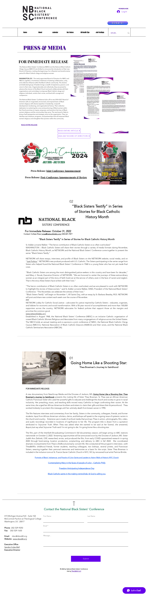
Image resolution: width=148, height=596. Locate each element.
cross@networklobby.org (51, 234)
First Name (47, 516)
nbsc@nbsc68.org (19, 536)
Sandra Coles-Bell (12, 547)
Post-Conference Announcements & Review (64, 177)
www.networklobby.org (36, 314)
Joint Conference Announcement (63, 170)
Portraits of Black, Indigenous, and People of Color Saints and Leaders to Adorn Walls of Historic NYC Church (77, 457)
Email (45, 526)
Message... (47, 535)
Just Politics (32, 261)
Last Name (91, 516)
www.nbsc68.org (20, 539)
